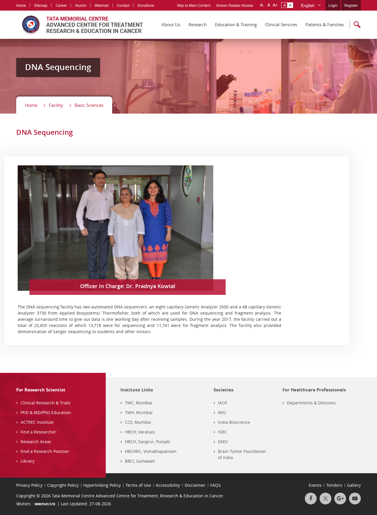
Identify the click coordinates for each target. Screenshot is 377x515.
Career (61, 5)
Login (333, 5)
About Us (170, 24)
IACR (222, 403)
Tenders (334, 485)
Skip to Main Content (193, 5)
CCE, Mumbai (138, 422)
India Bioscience (234, 422)
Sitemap (40, 5)
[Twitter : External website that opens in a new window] (325, 498)
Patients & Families (324, 24)
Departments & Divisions (311, 403)
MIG (222, 412)
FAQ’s (215, 485)
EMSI (223, 441)
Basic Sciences (89, 105)
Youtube (355, 498)
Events (315, 485)
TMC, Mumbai (138, 403)
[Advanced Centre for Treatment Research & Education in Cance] (79, 24)
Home (21, 5)
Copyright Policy (63, 485)
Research (197, 24)
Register (351, 5)
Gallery (354, 485)
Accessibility (168, 485)
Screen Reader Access (234, 5)
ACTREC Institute (37, 422)
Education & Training (236, 24)
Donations (146, 5)
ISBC (222, 432)
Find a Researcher (38, 432)
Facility (56, 105)
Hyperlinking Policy (102, 485)
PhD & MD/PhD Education (46, 412)
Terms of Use (138, 485)
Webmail (102, 5)
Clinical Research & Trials (45, 403)
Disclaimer (195, 485)
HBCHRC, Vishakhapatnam (150, 451)
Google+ (340, 498)
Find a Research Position (45, 451)
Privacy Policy (29, 485)
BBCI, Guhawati (140, 461)
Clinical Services (281, 24)
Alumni (80, 5)
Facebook (311, 498)
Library (27, 461)
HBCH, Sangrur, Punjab (147, 441)
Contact (123, 5)
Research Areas (36, 441)
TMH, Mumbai (139, 412)
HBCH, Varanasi (140, 432)
